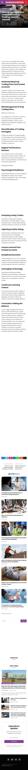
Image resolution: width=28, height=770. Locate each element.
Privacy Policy (13, 746)
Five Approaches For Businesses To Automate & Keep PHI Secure (11, 493)
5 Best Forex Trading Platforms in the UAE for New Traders (13, 583)
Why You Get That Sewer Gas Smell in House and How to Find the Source (13, 687)
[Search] (26, 2)
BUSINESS (5, 8)
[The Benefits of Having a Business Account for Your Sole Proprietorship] (14, 596)
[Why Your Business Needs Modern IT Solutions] (14, 506)
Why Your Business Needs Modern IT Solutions (12, 516)
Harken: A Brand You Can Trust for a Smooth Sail (20, 467)
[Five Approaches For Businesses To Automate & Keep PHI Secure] (14, 484)
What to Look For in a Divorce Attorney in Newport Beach (19, 706)
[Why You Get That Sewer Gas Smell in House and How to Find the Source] (14, 677)
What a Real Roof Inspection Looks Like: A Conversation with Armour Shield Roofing (18, 714)
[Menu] (2, 2)
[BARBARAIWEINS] (14, 2)
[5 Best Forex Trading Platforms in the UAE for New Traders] (14, 574)
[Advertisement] (14, 46)
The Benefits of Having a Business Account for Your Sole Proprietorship (12, 606)
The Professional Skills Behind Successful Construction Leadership (13, 538)
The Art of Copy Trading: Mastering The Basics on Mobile (7, 467)
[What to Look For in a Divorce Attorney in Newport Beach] (5, 707)
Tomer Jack (6, 23)
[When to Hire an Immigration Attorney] (5, 700)
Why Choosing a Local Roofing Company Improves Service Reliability (13, 561)
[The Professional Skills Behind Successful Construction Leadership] (14, 529)
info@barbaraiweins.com (6, 765)
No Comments (6, 24)
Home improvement (7, 683)
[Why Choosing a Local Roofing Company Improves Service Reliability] (14, 551)
